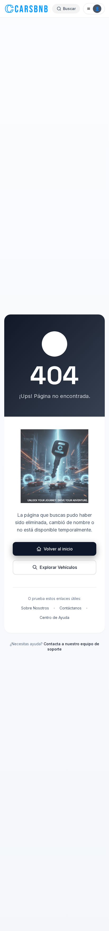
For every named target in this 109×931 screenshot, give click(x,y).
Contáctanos (70, 608)
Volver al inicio (58, 548)
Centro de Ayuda (54, 617)
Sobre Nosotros (35, 608)
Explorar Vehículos (58, 567)
